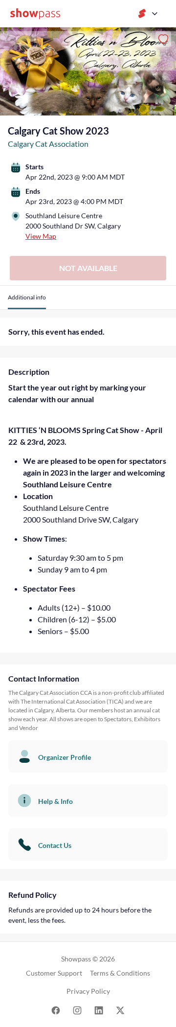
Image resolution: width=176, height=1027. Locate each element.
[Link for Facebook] (56, 1009)
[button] (27, 301)
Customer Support (54, 973)
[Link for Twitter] (120, 1009)
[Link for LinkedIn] (99, 1009)
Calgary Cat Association (48, 143)
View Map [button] (40, 236)
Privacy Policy (88, 991)
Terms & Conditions (120, 973)
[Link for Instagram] (77, 1009)
